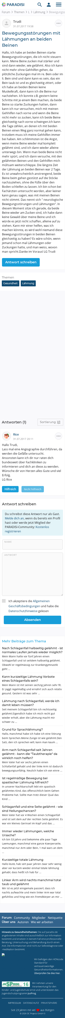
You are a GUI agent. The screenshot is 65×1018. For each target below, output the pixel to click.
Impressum (14, 1002)
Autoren (23, 922)
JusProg (32, 993)
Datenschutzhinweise (23, 611)
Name (8, 541)
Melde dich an (14, 518)
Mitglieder (39, 918)
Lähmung (39, 12)
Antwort (10, 555)
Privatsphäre (49, 1002)
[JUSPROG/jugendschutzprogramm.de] (16, 984)
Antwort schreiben (20, 262)
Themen (19, 12)
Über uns (8, 922)
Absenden (32, 620)
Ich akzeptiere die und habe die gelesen (33, 606)
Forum (6, 12)
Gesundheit (10, 283)
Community (22, 918)
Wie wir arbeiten (42, 922)
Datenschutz (31, 1002)
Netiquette (55, 918)
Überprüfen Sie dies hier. (47, 973)
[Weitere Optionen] (58, 23)
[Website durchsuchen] (39, 4)
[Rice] (7, 436)
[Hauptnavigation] (58, 4)
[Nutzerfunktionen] (48, 4)
